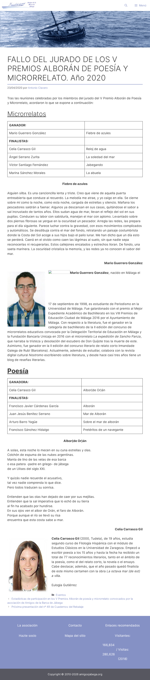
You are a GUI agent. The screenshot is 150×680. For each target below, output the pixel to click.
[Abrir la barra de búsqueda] (126, 5)
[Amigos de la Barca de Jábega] (19, 5)
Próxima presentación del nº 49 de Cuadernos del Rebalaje (47, 606)
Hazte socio (27, 635)
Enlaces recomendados (122, 625)
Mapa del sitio (75, 635)
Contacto (75, 625)
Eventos (61, 594)
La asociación (27, 625)
